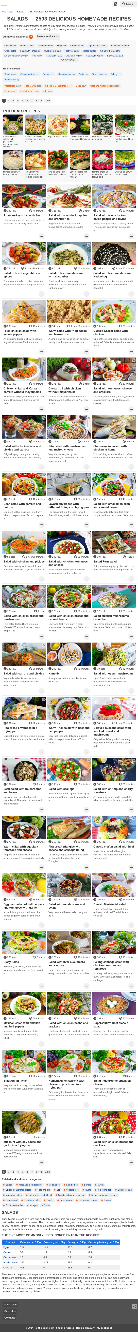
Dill (58, 1190)
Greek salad (10, 51)
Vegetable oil (72, 1190)
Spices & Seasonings (58, 86)
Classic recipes (29, 74)
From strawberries (14, 1205)
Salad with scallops (61, 788)
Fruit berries (72, 1185)
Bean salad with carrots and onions (22, 505)
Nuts (47, 91)
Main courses (66, 74)
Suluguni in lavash (16, 1080)
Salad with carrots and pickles (24, 673)
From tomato (66, 1200)
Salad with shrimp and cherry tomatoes (113, 790)
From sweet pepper (88, 1200)
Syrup (47, 1205)
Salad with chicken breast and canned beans (68, 617)
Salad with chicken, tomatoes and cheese (68, 563)
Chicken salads (45, 46)
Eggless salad (27, 46)
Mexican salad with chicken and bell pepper (22, 1024)
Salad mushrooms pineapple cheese (112, 1082)
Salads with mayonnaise (16, 56)
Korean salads (89, 51)
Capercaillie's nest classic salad (110, 1024)
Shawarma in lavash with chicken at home (110, 448)
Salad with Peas (54, 56)
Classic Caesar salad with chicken (110, 332)
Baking (116, 74)
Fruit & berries (29, 91)
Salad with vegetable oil (40, 1195)
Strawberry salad (32, 1200)
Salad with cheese (120, 46)
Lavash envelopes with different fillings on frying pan (68, 505)
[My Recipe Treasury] (115, 4)
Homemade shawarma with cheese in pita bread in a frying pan (66, 1084)
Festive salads (71, 51)
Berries (87, 1185)
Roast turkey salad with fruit (23, 215)
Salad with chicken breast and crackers (113, 1143)
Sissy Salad (11, 961)
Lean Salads (10, 46)
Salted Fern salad (105, 561)
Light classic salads (97, 46)
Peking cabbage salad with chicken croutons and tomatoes (111, 965)
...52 (47, 100)
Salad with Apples (94, 56)
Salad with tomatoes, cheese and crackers (112, 390)
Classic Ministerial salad (109, 904)
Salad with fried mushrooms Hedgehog (112, 275)
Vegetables (12, 86)
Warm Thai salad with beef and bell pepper (69, 729)
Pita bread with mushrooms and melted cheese (66, 448)
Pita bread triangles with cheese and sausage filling (66, 848)
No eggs (34, 1205)
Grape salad (12, 1200)
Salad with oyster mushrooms (113, 673)
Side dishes (99, 74)
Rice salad (37, 56)
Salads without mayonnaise (71, 1195)
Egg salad (61, 46)
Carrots (7, 1252)
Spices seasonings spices (18, 1190)
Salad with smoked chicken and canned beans (111, 505)
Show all (70, 59)
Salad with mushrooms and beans (66, 906)
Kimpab (53, 673)
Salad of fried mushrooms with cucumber (65, 275)
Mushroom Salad (52, 51)
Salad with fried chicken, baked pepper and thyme (109, 217)
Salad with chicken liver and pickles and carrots (22, 448)
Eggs (81, 86)
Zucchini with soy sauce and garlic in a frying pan (22, 1143)
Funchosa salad (115, 56)
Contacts (9, 1317)
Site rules (9, 1311)
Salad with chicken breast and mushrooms (24, 617)
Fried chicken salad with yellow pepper (20, 332)
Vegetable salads (74, 56)
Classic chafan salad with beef (113, 846)
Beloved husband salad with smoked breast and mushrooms (112, 731)
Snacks (10, 74)
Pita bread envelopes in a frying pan (20, 729)
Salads (9, 1185)
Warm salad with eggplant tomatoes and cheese (21, 848)
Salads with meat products (104, 1195)
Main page (10, 1304)
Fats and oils (44, 1190)
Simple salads (77, 46)
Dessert (48, 74)
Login (129, 4)
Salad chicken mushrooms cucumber (111, 617)
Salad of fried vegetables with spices (23, 275)
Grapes (107, 1200)
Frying (88, 1190)
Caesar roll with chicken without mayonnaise (64, 390)
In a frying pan (104, 1190)
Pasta (83, 74)
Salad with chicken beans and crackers (68, 1024)
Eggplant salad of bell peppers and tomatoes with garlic (24, 906)
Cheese (10, 91)
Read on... (125, 29)
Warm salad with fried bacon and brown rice (67, 332)
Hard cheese (10, 1262)
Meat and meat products (104, 86)
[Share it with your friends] (134, 1306)
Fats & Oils (33, 86)
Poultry (50, 1200)
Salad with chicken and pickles (24, 561)
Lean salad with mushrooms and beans (22, 790)
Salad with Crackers (110, 51)
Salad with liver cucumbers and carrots (66, 963)
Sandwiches (11, 79)
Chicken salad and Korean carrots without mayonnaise (22, 390)
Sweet (100, 1185)
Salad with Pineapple (30, 51)
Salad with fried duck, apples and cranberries (67, 217)
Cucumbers (9, 1257)
